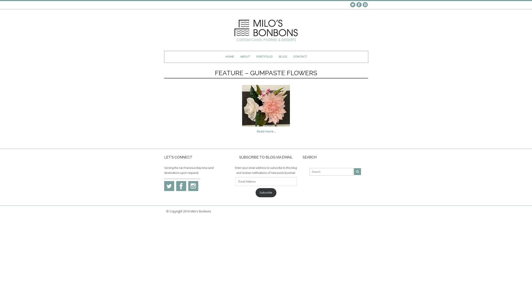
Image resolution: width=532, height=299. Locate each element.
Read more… (266, 131)
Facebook (359, 4)
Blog (283, 56)
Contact (300, 56)
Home (229, 56)
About (245, 56)
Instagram (365, 4)
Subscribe (266, 192)
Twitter (352, 4)
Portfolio (264, 56)
